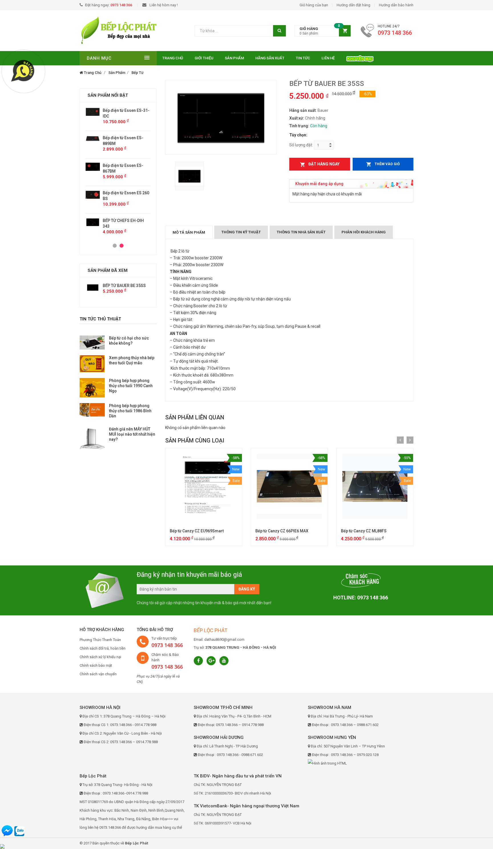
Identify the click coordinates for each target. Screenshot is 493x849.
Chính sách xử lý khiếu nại (100, 657)
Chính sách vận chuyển (98, 674)
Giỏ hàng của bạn (314, 5)
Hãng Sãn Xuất (269, 58)
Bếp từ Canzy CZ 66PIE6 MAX (281, 531)
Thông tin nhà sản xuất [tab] (301, 232)
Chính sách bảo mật (96, 665)
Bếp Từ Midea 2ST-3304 (124, 215)
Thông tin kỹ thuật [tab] (241, 232)
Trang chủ (172, 58)
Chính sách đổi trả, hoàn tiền (103, 648)
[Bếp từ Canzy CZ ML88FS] (374, 486)
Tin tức (303, 58)
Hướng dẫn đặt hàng (353, 5)
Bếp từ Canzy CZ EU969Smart (197, 531)
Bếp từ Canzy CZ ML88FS (364, 531)
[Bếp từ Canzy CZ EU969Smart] (203, 486)
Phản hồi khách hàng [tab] (364, 232)
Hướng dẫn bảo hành (396, 5)
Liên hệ (328, 58)
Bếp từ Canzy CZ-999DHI (125, 193)
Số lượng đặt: (301, 145)
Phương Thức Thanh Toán (100, 640)
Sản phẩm (234, 58)
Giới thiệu (204, 58)
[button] (322, 31)
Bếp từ (138, 72)
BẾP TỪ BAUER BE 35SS (124, 285)
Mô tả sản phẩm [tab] (189, 232)
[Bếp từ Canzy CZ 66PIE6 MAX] (289, 486)
